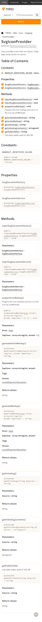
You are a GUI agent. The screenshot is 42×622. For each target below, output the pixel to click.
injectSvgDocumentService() (18, 102)
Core (21, 33)
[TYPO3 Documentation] (7, 9)
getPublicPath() (12, 131)
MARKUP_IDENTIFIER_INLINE (18, 73)
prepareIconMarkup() (15, 106)
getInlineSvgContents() (16, 128)
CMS (15, 33)
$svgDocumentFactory (15, 84)
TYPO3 (8, 33)
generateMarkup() (13, 121)
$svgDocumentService (15, 88)
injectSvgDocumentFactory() (18, 99)
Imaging (28, 33)
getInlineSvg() (11, 124)
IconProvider (8, 36)
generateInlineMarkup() (16, 117)
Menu (21, 21)
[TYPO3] (2, 33)
